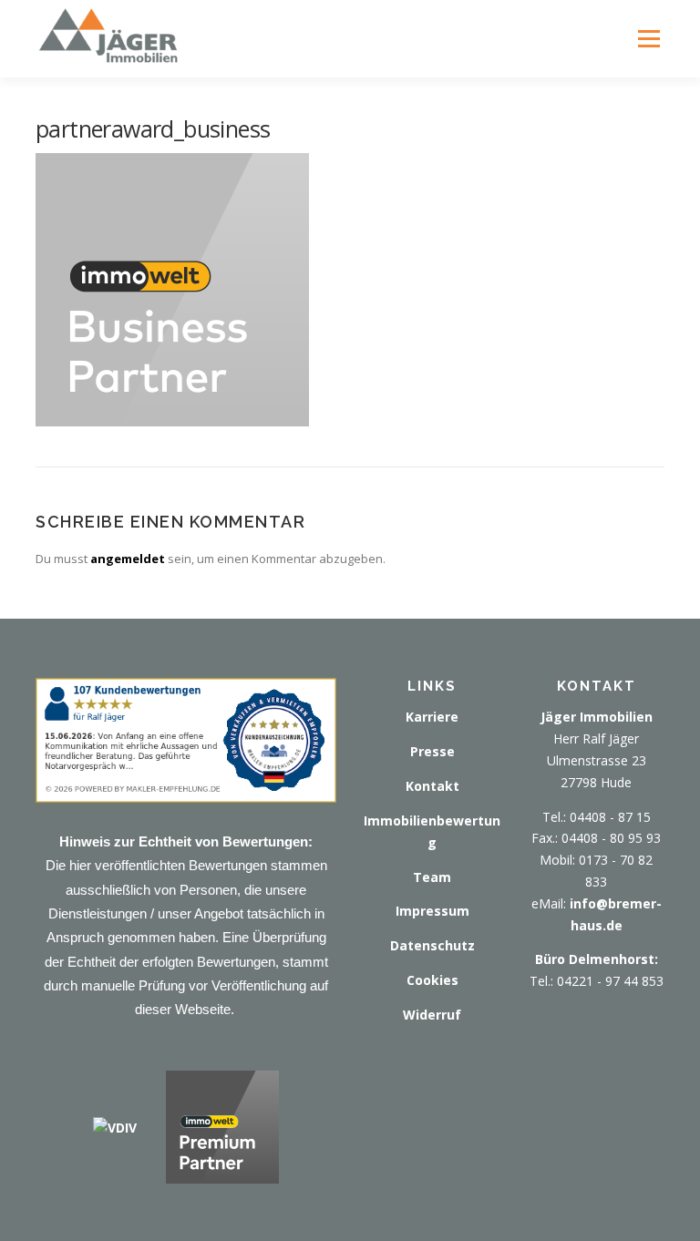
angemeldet (127, 558)
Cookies (432, 980)
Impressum (432, 910)
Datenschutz (432, 945)
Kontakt (432, 786)
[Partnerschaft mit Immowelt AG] (222, 1125)
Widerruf (432, 1014)
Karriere (432, 716)
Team (432, 877)
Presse (432, 751)
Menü (648, 38)
